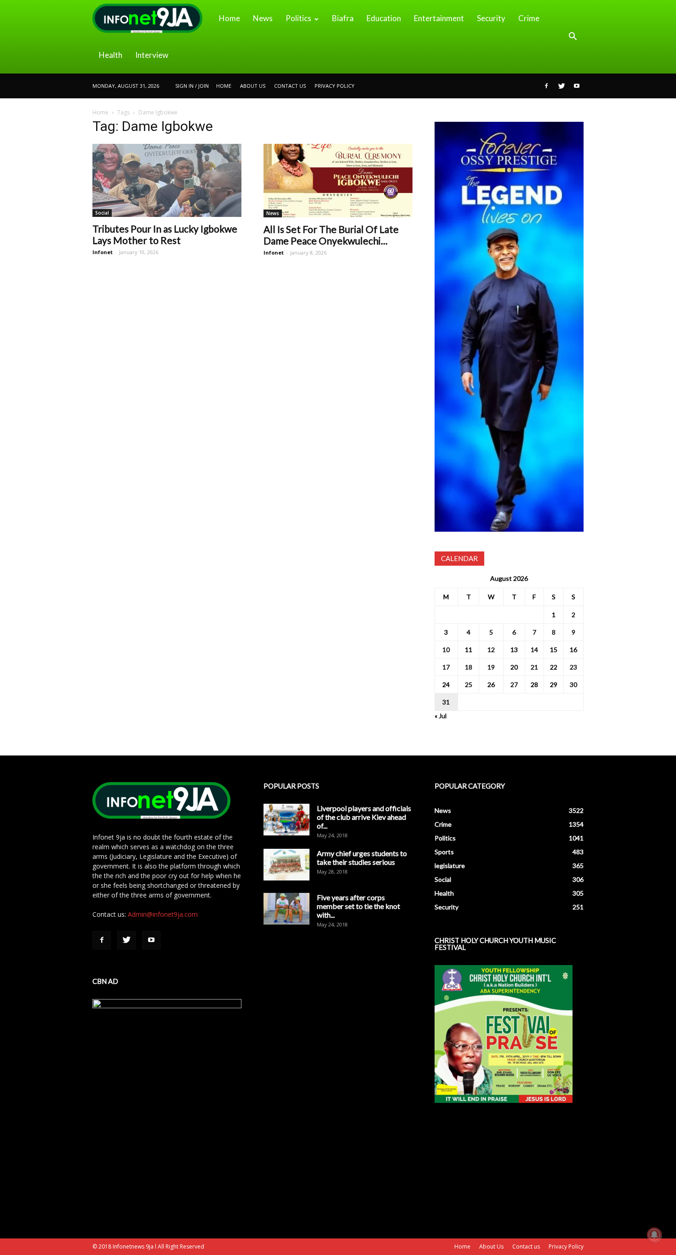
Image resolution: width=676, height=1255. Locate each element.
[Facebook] (546, 86)
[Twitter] (561, 86)
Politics (298, 18)
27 (514, 684)
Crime (528, 18)
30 (573, 684)
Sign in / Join (192, 85)
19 (491, 667)
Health (110, 55)
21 (534, 667)
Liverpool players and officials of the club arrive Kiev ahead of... (364, 817)
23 (573, 667)
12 (491, 649)
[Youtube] (577, 86)
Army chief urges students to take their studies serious (362, 857)
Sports (444, 852)
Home (229, 18)
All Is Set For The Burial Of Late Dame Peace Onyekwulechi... (331, 234)
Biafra (343, 18)
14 (534, 649)
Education (384, 18)
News (263, 18)
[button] (572, 37)
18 (468, 667)
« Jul (441, 716)
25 (468, 684)
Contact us (290, 85)
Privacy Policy (335, 85)
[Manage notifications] (654, 1234)
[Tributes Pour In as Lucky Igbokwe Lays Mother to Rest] (166, 180)
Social (102, 213)
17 (446, 667)
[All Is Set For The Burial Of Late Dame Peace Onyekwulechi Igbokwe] (338, 180)
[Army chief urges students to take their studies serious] (286, 864)
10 (446, 649)
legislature (450, 865)
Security (491, 18)
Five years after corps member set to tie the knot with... (358, 906)
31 (446, 702)
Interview (151, 55)
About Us (252, 85)
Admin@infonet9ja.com (163, 914)
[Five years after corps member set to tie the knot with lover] (286, 909)
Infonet (102, 252)
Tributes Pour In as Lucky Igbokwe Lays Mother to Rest (164, 234)
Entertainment (439, 18)
